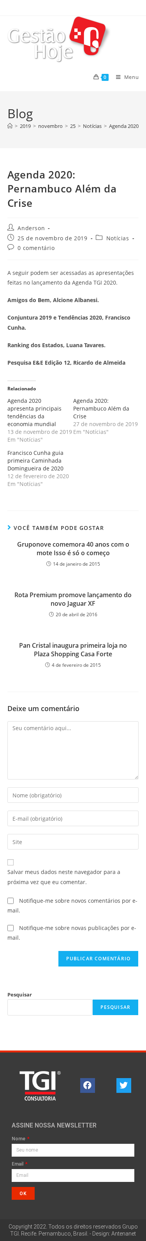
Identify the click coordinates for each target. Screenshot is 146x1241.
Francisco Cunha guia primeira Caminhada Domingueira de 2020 (35, 460)
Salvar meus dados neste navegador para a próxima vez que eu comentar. (63, 876)
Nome (19, 1138)
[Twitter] (123, 1085)
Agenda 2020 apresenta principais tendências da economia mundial (34, 412)
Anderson (31, 228)
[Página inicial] (9, 125)
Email (18, 1164)
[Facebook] (87, 1085)
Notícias (117, 238)
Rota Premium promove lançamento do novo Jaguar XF (73, 599)
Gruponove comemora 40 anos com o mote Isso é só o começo (73, 548)
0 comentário (36, 248)
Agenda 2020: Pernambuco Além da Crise (101, 408)
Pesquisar (19, 994)
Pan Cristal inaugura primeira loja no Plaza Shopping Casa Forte (73, 649)
